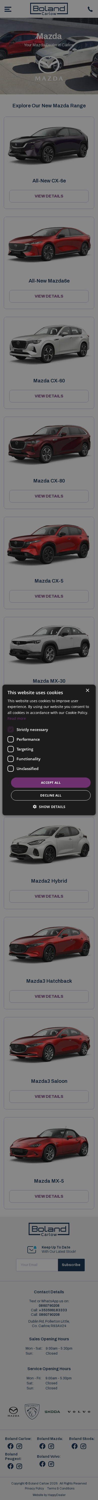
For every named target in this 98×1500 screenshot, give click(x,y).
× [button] (87, 690)
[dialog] (49, 750)
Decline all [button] (50, 795)
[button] (49, 806)
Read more (17, 718)
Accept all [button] (51, 782)
